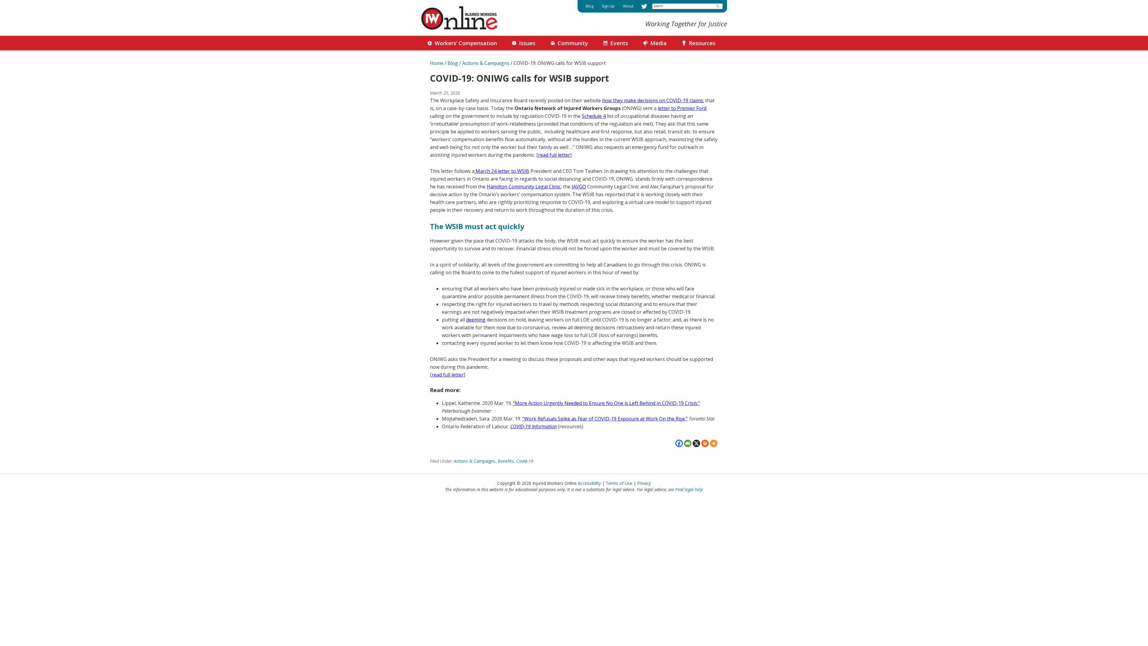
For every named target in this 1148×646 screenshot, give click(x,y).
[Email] (687, 443)
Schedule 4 (594, 116)
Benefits (506, 461)
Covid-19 (524, 461)
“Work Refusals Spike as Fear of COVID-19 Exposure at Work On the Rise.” (605, 418)
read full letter (554, 155)
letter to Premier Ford (682, 108)
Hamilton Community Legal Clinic (524, 186)
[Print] (705, 443)
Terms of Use (619, 483)
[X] (696, 443)
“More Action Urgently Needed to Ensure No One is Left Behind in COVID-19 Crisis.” (606, 403)
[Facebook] (679, 443)
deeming (476, 319)
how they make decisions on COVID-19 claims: (653, 100)
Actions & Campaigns (474, 461)
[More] (714, 443)
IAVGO (579, 186)
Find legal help (689, 489)
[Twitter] (644, 6)
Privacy (644, 483)
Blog (453, 63)
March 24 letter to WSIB (501, 171)
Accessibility (589, 483)
